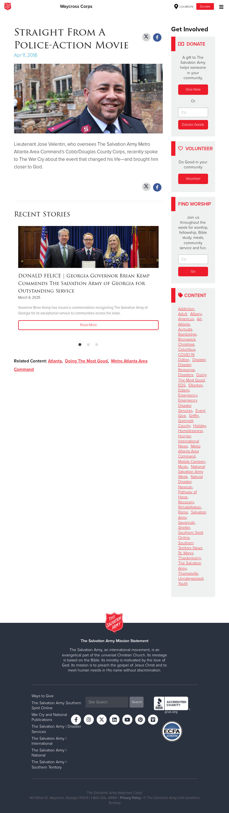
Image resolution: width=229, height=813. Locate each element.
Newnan (185, 487)
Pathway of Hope (187, 494)
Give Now (193, 89)
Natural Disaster (190, 479)
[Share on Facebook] (157, 37)
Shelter (184, 527)
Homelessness (190, 430)
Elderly (183, 390)
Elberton (196, 385)
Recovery (186, 502)
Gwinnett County (186, 423)
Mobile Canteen (191, 461)
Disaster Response (186, 367)
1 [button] (80, 345)
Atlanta (55, 361)
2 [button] (88, 345)
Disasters (185, 375)
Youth (183, 583)
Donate (205, 6)
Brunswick (186, 339)
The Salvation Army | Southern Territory (49, 764)
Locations (186, 6)
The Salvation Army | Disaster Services (56, 729)
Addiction (186, 309)
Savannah (186, 522)
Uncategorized (190, 578)
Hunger (184, 436)
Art (199, 319)
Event (200, 410)
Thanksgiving (189, 558)
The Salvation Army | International (49, 741)
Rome (183, 512)
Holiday (199, 425)
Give (182, 415)
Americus (186, 319)
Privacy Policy (130, 798)
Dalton (183, 359)
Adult (182, 314)
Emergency (187, 395)
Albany (196, 314)
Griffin (194, 415)
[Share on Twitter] (146, 37)
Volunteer (193, 178)
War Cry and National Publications (49, 717)
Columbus (186, 349)
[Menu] (220, 6)
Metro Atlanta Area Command (189, 451)
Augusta (185, 329)
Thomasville (188, 573)
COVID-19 (186, 354)
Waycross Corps (76, 6)
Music (183, 466)
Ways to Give (43, 696)
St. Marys (185, 553)
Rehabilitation (189, 507)
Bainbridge (187, 334)
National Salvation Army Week (191, 471)
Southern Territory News (190, 545)
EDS (181, 385)
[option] (88, 278)
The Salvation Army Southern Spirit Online (56, 705)
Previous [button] (16, 282)
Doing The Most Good (86, 361)
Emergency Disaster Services (187, 405)
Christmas (186, 344)
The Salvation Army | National (49, 753)
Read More (88, 325)
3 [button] (96, 345)
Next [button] (161, 282)
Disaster (199, 359)
